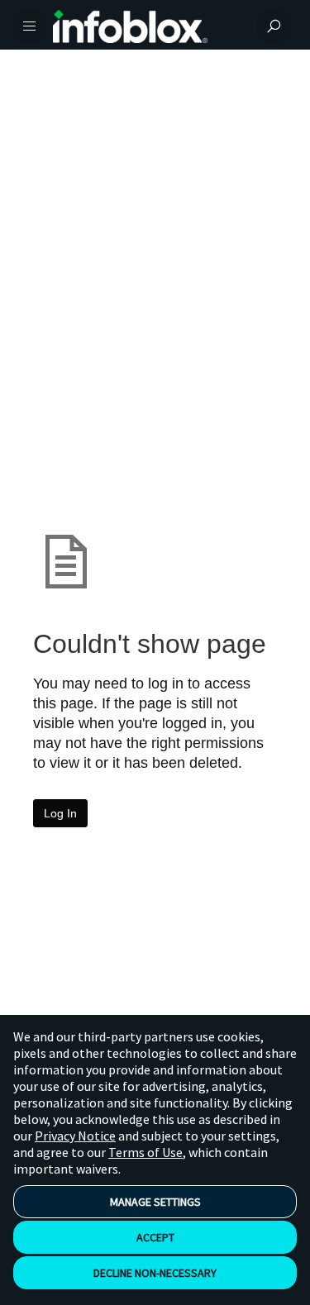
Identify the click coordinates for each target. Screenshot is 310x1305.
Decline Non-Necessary (155, 1272)
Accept (155, 1237)
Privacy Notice (75, 1135)
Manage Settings (155, 1201)
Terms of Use (145, 1152)
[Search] (273, 26)
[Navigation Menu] (29, 26)
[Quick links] (148, 26)
